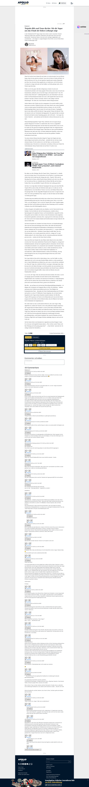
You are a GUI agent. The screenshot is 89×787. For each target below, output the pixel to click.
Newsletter (48, 767)
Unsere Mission (21, 768)
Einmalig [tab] (29, 337)
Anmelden (48, 770)
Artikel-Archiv (49, 764)
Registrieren (49, 772)
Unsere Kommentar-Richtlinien (53, 774)
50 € (39, 345)
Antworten (28, 380)
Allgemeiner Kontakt (22, 772)
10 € (26, 345)
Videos (48, 3)
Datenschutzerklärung (51, 777)
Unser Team (20, 767)
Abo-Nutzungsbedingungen (52, 776)
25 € (35, 345)
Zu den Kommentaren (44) (56, 333)
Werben (55, 3)
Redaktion (34, 159)
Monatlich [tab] (36, 337)
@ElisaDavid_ (33, 45)
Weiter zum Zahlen (45, 348)
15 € (31, 345)
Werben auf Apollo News (23, 774)
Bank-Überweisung (45, 351)
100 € (43, 345)
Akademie (20, 770)
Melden (28, 373)
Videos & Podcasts (50, 766)
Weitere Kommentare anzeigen (32, 749)
